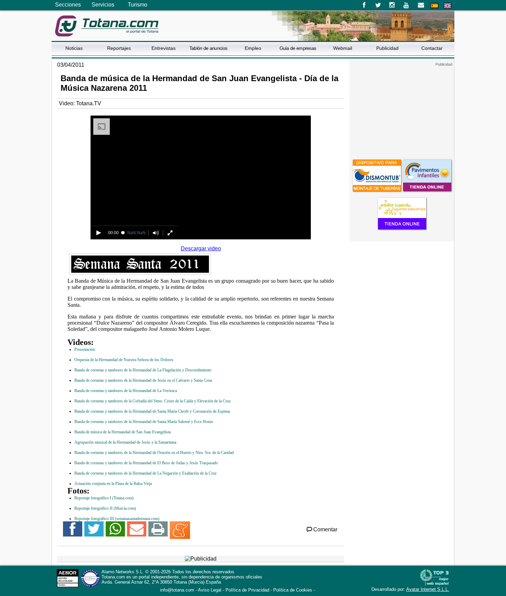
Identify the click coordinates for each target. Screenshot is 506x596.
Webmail (342, 48)
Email (421, 5)
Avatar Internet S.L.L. (427, 589)
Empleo (253, 48)
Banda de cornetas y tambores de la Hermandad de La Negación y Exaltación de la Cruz (145, 473)
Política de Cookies (292, 590)
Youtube (407, 5)
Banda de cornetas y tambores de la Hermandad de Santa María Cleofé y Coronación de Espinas (152, 411)
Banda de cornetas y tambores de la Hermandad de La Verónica (125, 390)
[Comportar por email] (136, 532)
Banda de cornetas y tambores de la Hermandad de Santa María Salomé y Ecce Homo (143, 421)
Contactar (432, 48)
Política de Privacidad (247, 590)
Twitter (378, 5)
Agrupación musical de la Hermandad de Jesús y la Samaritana (125, 442)
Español (434, 6)
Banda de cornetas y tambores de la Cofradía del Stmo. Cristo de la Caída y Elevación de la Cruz (152, 401)
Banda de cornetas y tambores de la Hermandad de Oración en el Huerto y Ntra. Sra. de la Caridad (154, 452)
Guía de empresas (298, 48)
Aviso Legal (209, 590)
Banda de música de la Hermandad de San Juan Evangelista (122, 432)
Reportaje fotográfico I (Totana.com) (104, 498)
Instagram (392, 5)
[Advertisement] (401, 110)
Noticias (74, 48)
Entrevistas (163, 48)
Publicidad (387, 48)
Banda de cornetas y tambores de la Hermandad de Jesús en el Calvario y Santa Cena (143, 380)
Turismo (137, 5)
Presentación (84, 349)
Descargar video (201, 248)
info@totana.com (177, 590)
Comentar (325, 529)
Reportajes (119, 48)
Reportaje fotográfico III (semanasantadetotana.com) (116, 518)
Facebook (364, 5)
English (447, 6)
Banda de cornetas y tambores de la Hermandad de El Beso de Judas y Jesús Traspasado (146, 462)
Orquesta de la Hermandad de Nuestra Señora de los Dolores (123, 359)
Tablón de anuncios (208, 48)
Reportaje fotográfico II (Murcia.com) (105, 508)
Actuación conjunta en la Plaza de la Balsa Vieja (113, 483)
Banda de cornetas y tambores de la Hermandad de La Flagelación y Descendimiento (142, 370)
